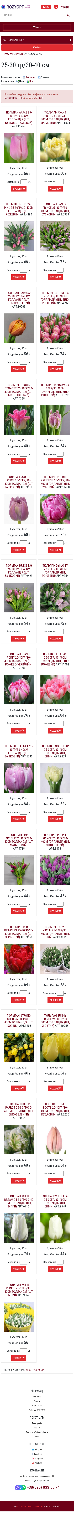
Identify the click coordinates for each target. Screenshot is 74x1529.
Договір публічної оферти (37, 1432)
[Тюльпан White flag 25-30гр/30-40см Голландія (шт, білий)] (55, 1228)
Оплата (37, 1401)
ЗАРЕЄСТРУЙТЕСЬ (13, 98)
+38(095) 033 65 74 (43, 1487)
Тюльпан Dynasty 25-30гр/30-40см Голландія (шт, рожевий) (55, 570)
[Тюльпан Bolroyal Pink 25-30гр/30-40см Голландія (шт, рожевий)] (19, 236)
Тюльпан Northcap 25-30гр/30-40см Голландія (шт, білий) (55, 751)
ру (67, 6)
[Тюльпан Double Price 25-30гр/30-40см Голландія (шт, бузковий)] (19, 508)
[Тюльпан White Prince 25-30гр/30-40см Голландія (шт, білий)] (19, 1316)
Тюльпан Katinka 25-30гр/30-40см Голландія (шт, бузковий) (18, 751)
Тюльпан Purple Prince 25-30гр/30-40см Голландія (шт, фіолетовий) (55, 840)
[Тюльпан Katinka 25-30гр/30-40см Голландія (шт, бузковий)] (19, 778)
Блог (37, 1436)
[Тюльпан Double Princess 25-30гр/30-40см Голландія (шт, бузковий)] (55, 508)
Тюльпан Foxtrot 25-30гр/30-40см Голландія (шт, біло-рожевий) (55, 659)
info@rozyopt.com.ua (40, 1480)
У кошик (17, 188)
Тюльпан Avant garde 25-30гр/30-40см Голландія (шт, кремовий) (55, 117)
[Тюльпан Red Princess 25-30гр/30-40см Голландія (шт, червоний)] (19, 958)
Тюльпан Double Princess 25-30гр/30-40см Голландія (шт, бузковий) (55, 482)
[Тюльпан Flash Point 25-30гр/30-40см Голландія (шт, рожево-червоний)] (19, 689)
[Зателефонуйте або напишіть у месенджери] (56, 7)
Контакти (37, 1397)
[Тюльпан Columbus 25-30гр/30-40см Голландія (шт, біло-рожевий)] (55, 328)
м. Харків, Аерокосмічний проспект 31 (37, 1476)
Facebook (38, 1454)
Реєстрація (37, 1423)
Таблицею (31, 77)
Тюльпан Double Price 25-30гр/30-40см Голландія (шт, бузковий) (18, 482)
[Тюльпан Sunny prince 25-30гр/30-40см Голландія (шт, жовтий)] (55, 1047)
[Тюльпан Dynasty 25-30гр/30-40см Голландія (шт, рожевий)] (55, 597)
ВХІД (41, 98)
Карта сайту (37, 1405)
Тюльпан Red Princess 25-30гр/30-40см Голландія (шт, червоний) (18, 932)
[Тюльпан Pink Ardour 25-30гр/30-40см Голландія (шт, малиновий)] (19, 870)
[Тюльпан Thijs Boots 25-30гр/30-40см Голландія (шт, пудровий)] (55, 1139)
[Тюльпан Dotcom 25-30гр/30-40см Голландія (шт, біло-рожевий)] (55, 420)
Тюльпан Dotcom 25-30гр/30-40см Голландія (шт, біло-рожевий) (55, 390)
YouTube (38, 1463)
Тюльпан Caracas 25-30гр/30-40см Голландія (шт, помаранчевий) (18, 298)
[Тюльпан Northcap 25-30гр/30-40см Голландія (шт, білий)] (55, 778)
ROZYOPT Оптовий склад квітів (29, 1506)
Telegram (38, 1449)
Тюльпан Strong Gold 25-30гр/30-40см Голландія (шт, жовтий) (18, 1020)
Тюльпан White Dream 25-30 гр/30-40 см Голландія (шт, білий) (18, 1201)
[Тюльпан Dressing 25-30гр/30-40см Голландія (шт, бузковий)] (19, 597)
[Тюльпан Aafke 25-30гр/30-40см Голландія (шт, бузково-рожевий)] (19, 147)
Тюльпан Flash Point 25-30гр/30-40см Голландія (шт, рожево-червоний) (18, 659)
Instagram (38, 1458)
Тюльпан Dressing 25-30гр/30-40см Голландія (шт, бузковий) (18, 570)
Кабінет (37, 1428)
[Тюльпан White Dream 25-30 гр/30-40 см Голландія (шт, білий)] (19, 1228)
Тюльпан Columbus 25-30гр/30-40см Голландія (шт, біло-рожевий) (55, 298)
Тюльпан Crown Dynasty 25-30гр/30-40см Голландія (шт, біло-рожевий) (18, 390)
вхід (47, 7)
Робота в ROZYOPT (37, 1410)
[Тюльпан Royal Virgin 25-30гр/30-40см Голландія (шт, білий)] (55, 959)
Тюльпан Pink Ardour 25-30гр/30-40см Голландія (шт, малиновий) (18, 840)
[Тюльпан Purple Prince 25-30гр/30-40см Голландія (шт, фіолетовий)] (55, 870)
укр (62, 6)
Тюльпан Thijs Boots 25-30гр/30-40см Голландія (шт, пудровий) (55, 1109)
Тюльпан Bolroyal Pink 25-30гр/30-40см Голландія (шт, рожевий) (18, 209)
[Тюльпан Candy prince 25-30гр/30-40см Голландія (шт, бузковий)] (55, 236)
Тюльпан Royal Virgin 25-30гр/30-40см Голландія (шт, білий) (55, 932)
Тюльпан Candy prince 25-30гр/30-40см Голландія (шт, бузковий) (55, 209)
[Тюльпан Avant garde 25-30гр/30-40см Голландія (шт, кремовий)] (55, 147)
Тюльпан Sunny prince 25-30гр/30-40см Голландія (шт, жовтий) (55, 1020)
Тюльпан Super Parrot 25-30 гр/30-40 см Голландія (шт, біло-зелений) (19, 1109)
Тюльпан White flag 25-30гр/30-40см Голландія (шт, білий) (55, 1201)
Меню (37, 27)
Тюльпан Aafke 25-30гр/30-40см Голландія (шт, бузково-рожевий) (18, 117)
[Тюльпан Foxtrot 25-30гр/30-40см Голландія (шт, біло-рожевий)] (55, 689)
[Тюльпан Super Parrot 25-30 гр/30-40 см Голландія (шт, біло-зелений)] (19, 1139)
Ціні (31, 81)
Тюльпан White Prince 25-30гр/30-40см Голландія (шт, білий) (18, 1290)
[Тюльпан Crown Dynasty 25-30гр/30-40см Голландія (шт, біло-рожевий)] (19, 420)
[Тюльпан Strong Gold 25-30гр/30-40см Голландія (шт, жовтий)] (19, 1047)
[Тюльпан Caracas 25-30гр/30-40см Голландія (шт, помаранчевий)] (19, 328)
